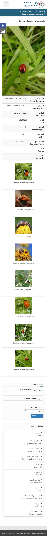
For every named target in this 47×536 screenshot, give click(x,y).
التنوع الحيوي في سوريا (28, 11)
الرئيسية (42, 11)
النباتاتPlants (38, 434)
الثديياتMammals (38, 465)
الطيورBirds (39, 489)
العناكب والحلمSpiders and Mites (35, 481)
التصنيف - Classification (33, 398)
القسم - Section (37, 407)
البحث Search (37, 416)
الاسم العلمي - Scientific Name (31, 390)
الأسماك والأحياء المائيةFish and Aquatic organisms (31, 496)
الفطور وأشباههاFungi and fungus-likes (33, 441)
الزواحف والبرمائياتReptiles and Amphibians (32, 457)
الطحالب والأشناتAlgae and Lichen (34, 449)
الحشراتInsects (38, 473)
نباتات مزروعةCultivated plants (35, 512)
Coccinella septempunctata (32, 14)
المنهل (3, 533)
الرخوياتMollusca (38, 504)
